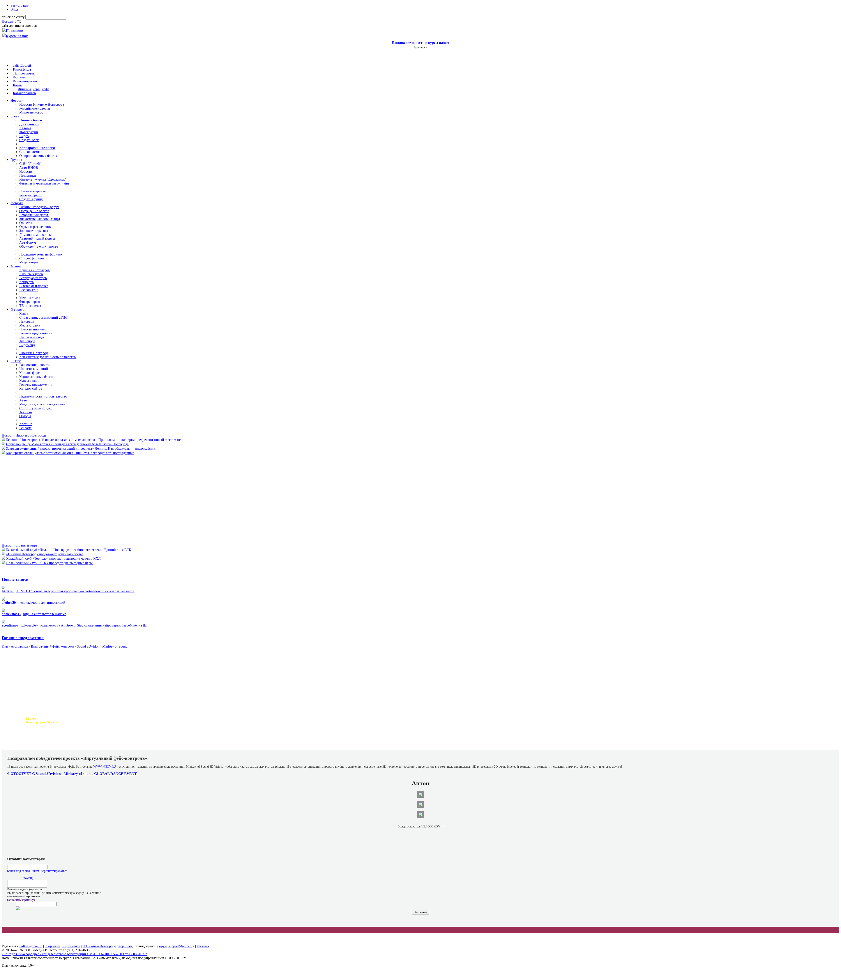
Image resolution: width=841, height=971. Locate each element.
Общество (26, 223)
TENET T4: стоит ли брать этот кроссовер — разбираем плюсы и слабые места (75, 591)
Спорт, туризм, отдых (35, 408)
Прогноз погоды (31, 337)
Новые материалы (32, 191)
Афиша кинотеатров (34, 270)
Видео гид (27, 345)
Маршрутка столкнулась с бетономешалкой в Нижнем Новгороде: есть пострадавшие (70, 453)
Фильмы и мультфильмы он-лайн (44, 183)
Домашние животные (35, 234)
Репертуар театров (33, 278)
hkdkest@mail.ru (30, 946)
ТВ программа (24, 73)
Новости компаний (33, 369)
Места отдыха (29, 298)
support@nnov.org (181, 946)
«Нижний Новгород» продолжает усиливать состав (44, 554)
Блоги (15, 116)
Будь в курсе (420, 47)
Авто (23, 400)
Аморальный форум (34, 215)
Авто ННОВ (28, 167)
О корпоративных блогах (38, 156)
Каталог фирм (29, 373)
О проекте (52, 946)
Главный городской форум (39, 207)
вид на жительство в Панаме (44, 614)
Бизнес (16, 361)
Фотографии (28, 132)
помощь (28, 878)
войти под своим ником (23, 871)
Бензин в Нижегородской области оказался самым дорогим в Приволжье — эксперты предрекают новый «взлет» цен (94, 440)
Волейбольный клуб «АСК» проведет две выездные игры (49, 563)
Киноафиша (22, 69)
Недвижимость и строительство (43, 396)
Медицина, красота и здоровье (42, 404)
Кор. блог (125, 946)
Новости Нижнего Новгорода (41, 104)
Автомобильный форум (37, 238)
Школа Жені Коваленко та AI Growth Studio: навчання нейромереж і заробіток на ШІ (84, 625)
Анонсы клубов (31, 274)
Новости (17, 100)
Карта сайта (71, 946)
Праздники (27, 175)
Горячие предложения (35, 333)
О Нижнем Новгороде (99, 946)
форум (162, 946)
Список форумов (32, 258)
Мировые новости (33, 112)
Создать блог (29, 140)
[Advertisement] (28, 499)
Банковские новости (34, 365)
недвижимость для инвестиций (41, 602)
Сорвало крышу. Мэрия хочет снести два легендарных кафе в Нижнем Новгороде (67, 444)
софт (45, 89)
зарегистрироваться (54, 871)
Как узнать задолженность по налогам (47, 357)
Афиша (16, 266)
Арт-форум (27, 242)
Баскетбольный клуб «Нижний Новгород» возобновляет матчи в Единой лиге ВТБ (68, 550)
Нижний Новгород (33, 353)
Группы (16, 160)
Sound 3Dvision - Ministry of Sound (102, 646)
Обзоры (25, 416)
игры (36, 89)
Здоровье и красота (33, 231)
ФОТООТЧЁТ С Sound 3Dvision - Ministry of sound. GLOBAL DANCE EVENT (72, 774)
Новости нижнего (32, 329)
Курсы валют (29, 380)
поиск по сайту (13, 17)
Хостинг (25, 424)
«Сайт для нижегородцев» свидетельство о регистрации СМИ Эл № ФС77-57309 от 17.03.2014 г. (74, 954)
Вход (14, 9)
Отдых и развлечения (35, 227)
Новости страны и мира (19, 545)
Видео (24, 136)
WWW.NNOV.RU (104, 766)
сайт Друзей (22, 65)
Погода (7, 21)
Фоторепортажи (25, 81)
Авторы (25, 128)
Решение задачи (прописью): (26, 889)
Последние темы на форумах (40, 254)
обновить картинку (21, 900)
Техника (25, 412)
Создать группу (31, 199)
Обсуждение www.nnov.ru (38, 246)
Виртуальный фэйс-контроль (52, 646)
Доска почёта (29, 124)
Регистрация (20, 5)
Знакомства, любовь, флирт (39, 219)
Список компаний (32, 152)
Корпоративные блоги (36, 376)
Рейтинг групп (30, 195)
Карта (17, 85)
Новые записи (15, 579)
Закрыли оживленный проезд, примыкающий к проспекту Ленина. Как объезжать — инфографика (80, 448)
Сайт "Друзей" (30, 163)
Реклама (25, 428)
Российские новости (34, 108)
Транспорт (27, 341)
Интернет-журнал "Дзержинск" (43, 179)
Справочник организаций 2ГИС (43, 317)
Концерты (26, 282)
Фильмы (24, 89)
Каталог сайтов (24, 93)
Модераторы (28, 262)
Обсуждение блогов (34, 211)
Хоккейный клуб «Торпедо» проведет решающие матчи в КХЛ (53, 558)
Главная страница (15, 646)
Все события (28, 290)
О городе (17, 309)
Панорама (26, 321)
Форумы (19, 77)
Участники (94, 745)
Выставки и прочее (33, 286)
